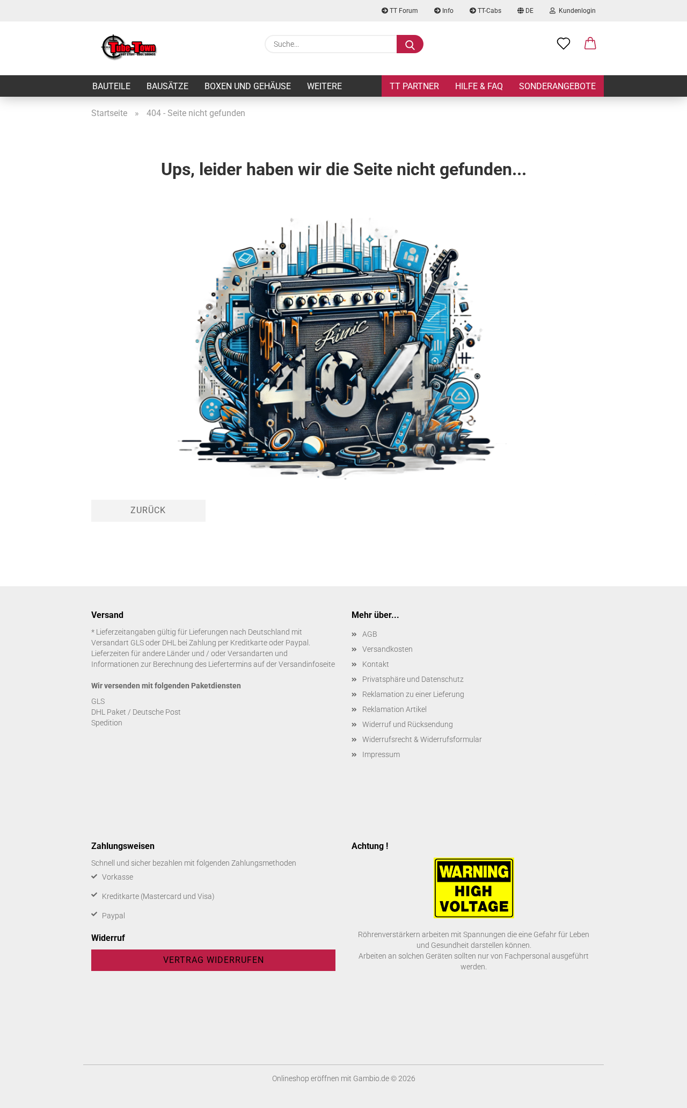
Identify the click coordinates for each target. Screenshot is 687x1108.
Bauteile (111, 86)
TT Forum (403, 11)
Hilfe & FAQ (479, 86)
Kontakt (375, 664)
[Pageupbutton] (657, 1092)
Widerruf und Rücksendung (407, 724)
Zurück (148, 510)
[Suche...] (410, 44)
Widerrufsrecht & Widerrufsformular (422, 739)
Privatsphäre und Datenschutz (413, 679)
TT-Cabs (488, 11)
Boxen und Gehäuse (247, 86)
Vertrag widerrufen (213, 960)
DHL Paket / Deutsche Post (136, 712)
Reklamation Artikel (394, 709)
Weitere (324, 86)
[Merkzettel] (563, 44)
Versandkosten (387, 649)
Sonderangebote (557, 86)
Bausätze (167, 86)
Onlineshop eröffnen (305, 1078)
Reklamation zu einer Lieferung (413, 694)
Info (447, 11)
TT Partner (414, 86)
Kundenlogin (576, 11)
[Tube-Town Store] (129, 48)
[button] (590, 44)
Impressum (381, 754)
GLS (98, 701)
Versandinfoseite (307, 664)
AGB (369, 634)
